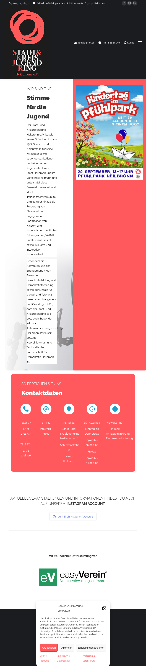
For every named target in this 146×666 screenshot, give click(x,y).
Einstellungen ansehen (91, 647)
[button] (104, 608)
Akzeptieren (49, 647)
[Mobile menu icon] (140, 42)
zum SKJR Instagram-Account (75, 516)
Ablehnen (66, 647)
